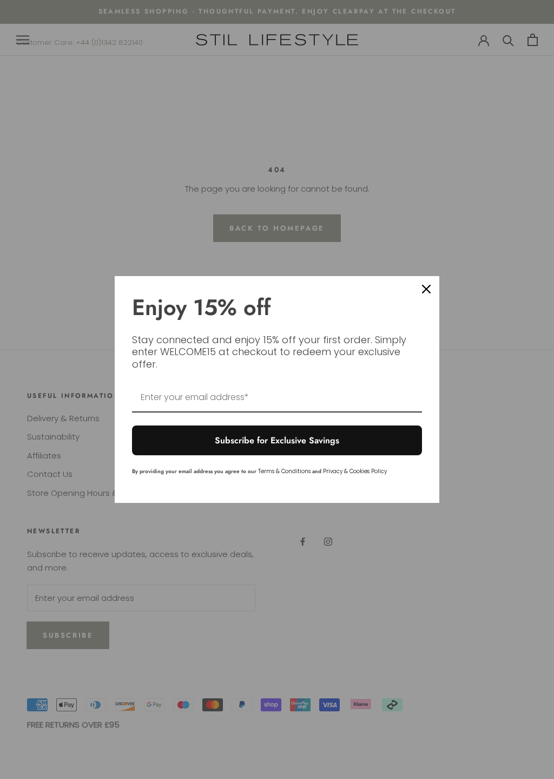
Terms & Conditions (284, 471)
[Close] (426, 289)
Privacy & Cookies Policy (355, 471)
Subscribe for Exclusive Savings (277, 440)
